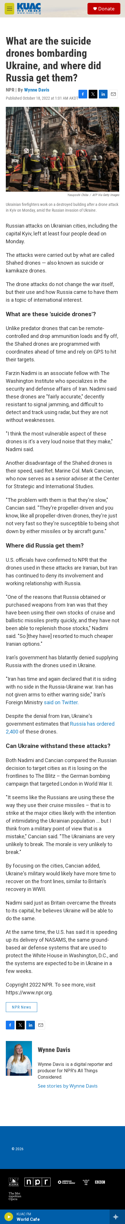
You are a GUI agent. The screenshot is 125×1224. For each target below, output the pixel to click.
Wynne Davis (36, 90)
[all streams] (117, 1217)
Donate (106, 8)
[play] (8, 1217)
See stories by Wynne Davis (68, 1086)
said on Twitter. (61, 702)
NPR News (21, 1007)
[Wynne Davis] (19, 1058)
